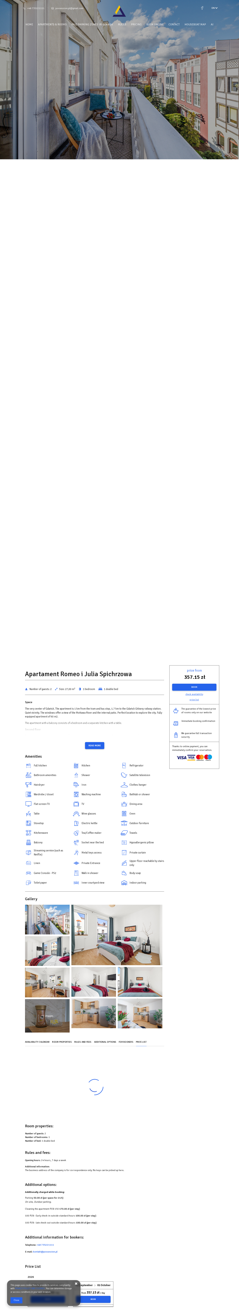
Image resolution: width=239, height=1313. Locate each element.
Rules (122, 24)
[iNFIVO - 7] (94, 982)
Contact (174, 24)
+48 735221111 (35, 8)
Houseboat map (195, 24)
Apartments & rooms (52, 24)
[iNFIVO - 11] (47, 983)
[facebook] (202, 8)
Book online (155, 24)
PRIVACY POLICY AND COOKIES (30, 1288)
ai (212, 24)
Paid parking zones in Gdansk (92, 24)
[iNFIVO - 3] (117, 936)
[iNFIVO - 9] (140, 982)
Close (16, 1300)
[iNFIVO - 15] (140, 1014)
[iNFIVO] (119, 11)
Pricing (136, 24)
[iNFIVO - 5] (47, 952)
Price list (194, 699)
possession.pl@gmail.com (69, 8)
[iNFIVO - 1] (47, 920)
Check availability (194, 694)
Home (29, 24)
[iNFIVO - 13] (94, 1014)
